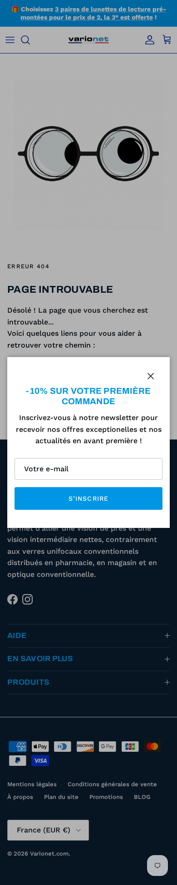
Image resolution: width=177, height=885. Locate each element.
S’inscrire (88, 498)
